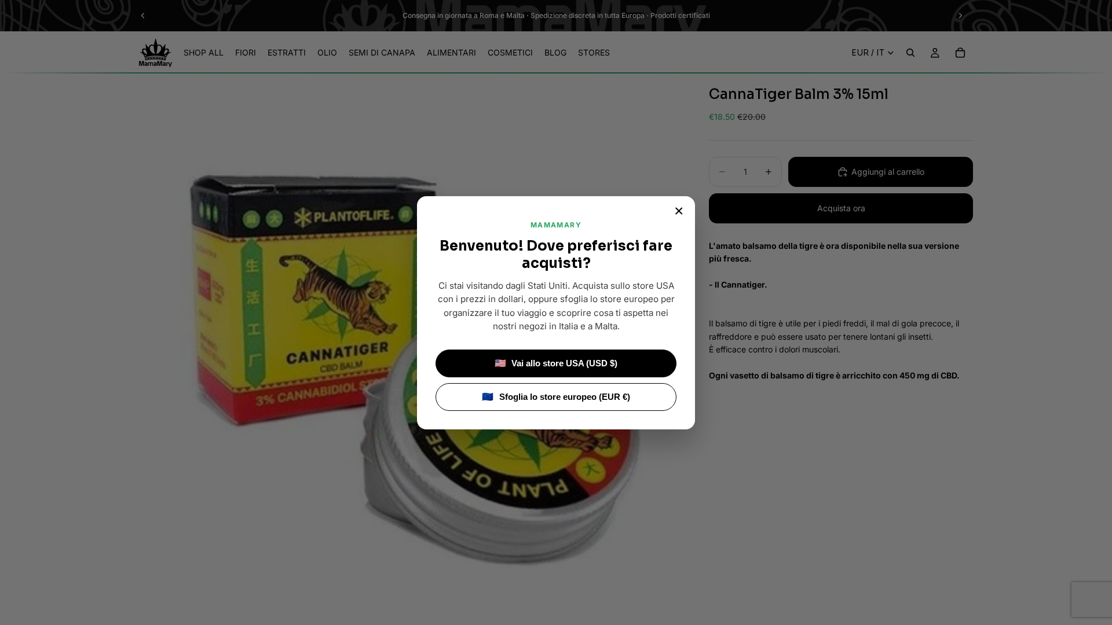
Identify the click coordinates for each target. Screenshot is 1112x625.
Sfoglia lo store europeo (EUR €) (556, 397)
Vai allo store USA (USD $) (556, 363)
